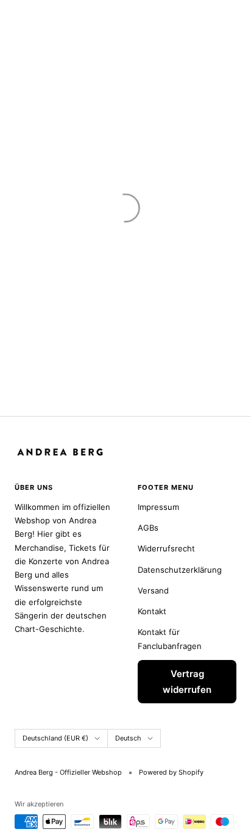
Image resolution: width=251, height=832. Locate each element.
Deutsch (128, 738)
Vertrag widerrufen (187, 681)
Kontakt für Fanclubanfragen (170, 638)
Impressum (158, 507)
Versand (153, 590)
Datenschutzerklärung (180, 570)
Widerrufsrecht (166, 548)
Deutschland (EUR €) (55, 738)
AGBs (148, 528)
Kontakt (152, 611)
